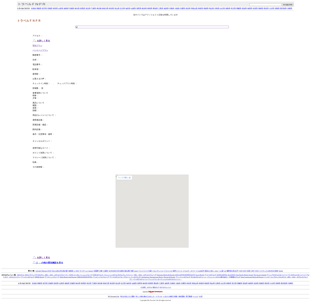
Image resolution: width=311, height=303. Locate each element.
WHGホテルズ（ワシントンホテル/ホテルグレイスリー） (113, 275)
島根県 (206, 8)
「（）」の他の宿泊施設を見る (48, 262)
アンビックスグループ (101, 277)
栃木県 (77, 8)
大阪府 (177, 8)
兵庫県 (182, 8)
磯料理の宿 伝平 (232, 271)
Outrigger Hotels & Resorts (165, 275)
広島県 (217, 8)
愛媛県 (238, 8)
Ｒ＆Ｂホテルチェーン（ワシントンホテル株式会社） (210, 277)
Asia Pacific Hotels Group (244, 275)
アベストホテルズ (27, 277)
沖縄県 (289, 8)
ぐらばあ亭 (200, 271)
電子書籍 (189, 296)
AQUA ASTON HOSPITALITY (185, 275)
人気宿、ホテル (146, 287)
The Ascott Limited (260, 275)
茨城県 (71, 8)
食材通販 (181, 296)
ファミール (168, 271)
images (90, 271)
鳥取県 (200, 8)
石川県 (122, 8)
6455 (244, 271)
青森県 (38, 8)
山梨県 (133, 8)
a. (74, 271)
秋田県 (55, 8)
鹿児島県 (283, 8)
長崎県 (260, 8)
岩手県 (44, 8)
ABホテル (20, 275)
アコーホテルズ (210, 275)
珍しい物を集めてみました (145, 296)
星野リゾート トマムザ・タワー (184, 271)
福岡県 (249, 8)
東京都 (99, 8)
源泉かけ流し (209, 271)
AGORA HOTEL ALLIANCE (225, 275)
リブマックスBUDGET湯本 (268, 271)
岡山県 (211, 8)
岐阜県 (144, 8)
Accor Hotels (199, 275)
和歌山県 (194, 8)
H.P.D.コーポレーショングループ (80, 275)
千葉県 (93, 8)
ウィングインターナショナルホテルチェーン (164, 279)
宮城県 (49, 8)
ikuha (281, 271)
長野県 (138, 8)
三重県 (160, 8)
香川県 (233, 8)
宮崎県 (277, 8)
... (181, 279)
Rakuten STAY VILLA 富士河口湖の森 (55, 271)
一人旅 (221, 271)
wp (225, 271)
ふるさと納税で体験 (170, 296)
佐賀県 (255, 8)
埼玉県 (88, 8)
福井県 (127, 8)
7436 (240, 271)
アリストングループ (52, 277)
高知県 (244, 8)
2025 (77, 271)
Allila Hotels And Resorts (68, 277)
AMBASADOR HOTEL (84, 277)
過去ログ (156, 287)
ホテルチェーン (165, 287)
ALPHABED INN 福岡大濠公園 (119, 271)
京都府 (171, 8)
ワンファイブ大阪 (145, 271)
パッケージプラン (40, 50)
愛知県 (155, 8)
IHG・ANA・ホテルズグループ (145, 275)
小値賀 (105, 271)
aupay (136, 271)
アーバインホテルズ (183, 277)
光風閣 (96, 271)
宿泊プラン (37, 45)
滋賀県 (166, 8)
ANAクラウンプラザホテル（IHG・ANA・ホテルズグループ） (47, 275)
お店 (200, 296)
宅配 (132, 271)
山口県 (222, 8)
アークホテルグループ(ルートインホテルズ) (125, 277)
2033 (257, 271)
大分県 (271, 8)
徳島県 (227, 8)
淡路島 (70, 271)
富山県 (117, 8)
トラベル (159, 296)
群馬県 (82, 8)
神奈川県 (105, 8)
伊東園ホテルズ (234, 277)
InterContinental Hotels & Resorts (252, 277)
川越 (100, 271)
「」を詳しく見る (41, 41)
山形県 (60, 8)
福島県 (66, 8)
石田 (248, 271)
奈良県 (188, 8)
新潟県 (111, 8)
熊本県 (266, 8)
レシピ (195, 296)
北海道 (33, 8)
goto (216, 271)
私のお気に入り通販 (127, 296)
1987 (252, 271)
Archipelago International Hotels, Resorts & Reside (158, 277)
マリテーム (84, 271)
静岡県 (149, 8)
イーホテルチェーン (140, 279)
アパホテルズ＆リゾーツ (297, 275)
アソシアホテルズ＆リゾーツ (277, 275)
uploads (38, 271)
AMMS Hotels (39, 277)
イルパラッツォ (157, 271)
